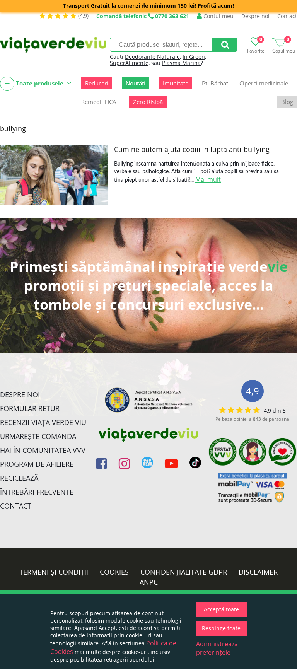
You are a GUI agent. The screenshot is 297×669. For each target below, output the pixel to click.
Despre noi (255, 16)
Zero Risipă (148, 102)
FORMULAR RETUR (30, 408)
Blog (287, 102)
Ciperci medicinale (263, 83)
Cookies (114, 572)
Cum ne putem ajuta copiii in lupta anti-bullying (192, 149)
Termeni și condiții (53, 572)
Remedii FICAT (100, 102)
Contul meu (218, 16)
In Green (194, 56)
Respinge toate (221, 628)
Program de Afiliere (36, 464)
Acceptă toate (221, 609)
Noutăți (135, 83)
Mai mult (208, 179)
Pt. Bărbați (216, 83)
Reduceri (96, 83)
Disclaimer (258, 572)
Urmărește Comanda (38, 436)
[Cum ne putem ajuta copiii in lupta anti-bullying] (54, 175)
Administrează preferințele (217, 648)
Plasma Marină (181, 63)
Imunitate (175, 83)
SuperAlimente (129, 63)
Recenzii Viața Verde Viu (43, 422)
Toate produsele (39, 83)
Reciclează (19, 478)
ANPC (149, 582)
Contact (287, 16)
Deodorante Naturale (152, 56)
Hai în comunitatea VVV (42, 450)
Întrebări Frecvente (36, 492)
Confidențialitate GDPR (183, 572)
